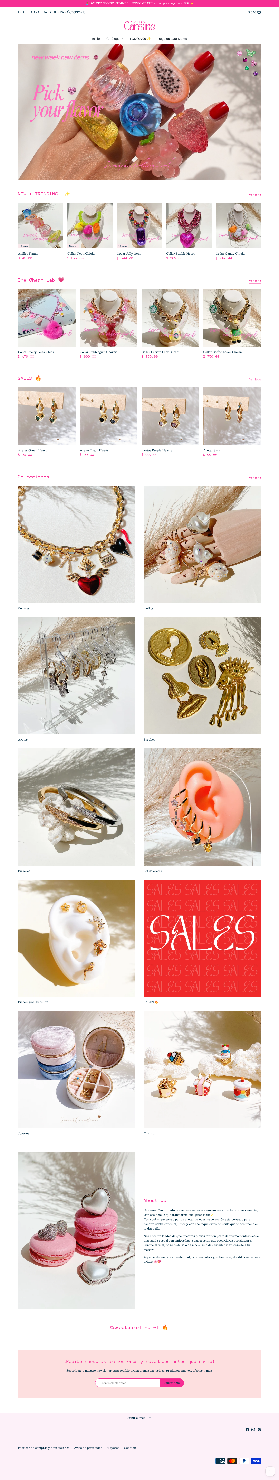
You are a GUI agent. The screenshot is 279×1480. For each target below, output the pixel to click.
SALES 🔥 (29, 378)
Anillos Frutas (28, 253)
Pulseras (24, 870)
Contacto (130, 1447)
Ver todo (255, 195)
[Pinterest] (259, 1429)
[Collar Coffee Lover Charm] (232, 318)
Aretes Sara (211, 450)
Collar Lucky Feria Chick (36, 352)
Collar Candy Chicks (230, 253)
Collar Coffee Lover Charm (222, 352)
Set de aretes (153, 870)
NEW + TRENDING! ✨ (44, 193)
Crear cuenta (51, 12)
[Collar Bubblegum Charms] (108, 318)
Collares (24, 608)
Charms (149, 1133)
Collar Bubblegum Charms (98, 352)
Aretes (23, 739)
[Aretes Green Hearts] (47, 416)
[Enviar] (69, 12)
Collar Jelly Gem (129, 253)
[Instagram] (253, 1429)
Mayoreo (113, 1447)
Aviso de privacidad (88, 1447)
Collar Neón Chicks (81, 253)
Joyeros (23, 1133)
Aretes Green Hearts (33, 450)
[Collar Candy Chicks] (238, 225)
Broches (149, 739)
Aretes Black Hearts (94, 450)
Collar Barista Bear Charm (160, 352)
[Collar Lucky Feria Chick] (47, 318)
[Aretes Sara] (232, 416)
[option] (139, 112)
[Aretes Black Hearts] (108, 416)
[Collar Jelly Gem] (139, 225)
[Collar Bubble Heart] (189, 225)
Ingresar (26, 12)
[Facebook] (247, 1429)
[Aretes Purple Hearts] (170, 416)
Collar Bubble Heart (180, 253)
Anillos (149, 608)
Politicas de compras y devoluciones (44, 1447)
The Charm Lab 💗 (41, 280)
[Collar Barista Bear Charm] (170, 318)
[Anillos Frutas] (40, 225)
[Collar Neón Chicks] (90, 225)
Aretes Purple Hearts (157, 450)
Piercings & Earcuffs (33, 1001)
